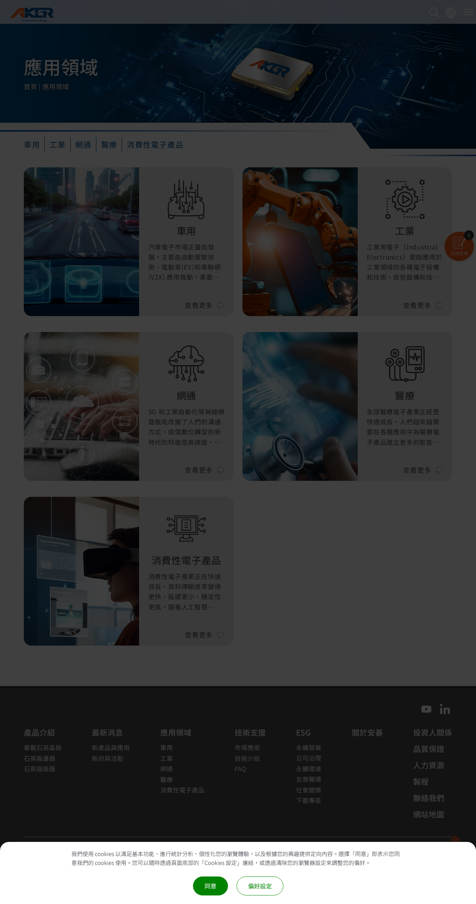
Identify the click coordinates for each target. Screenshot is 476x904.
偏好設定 (260, 885)
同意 (210, 885)
